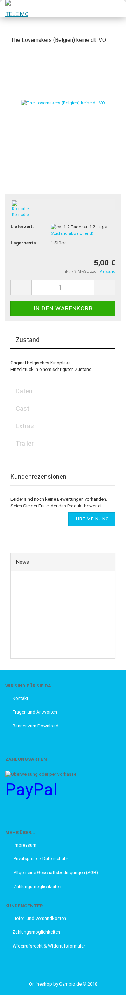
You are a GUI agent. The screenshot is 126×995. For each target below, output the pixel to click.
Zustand (28, 339)
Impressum (24, 845)
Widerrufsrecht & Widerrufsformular (49, 946)
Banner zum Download (35, 726)
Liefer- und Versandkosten (39, 918)
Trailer (25, 443)
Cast (22, 408)
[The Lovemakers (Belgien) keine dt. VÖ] (63, 102)
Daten (24, 391)
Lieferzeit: (22, 226)
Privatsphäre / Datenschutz (40, 858)
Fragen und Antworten (35, 712)
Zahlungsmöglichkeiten (37, 886)
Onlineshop (40, 984)
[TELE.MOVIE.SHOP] (14, 8)
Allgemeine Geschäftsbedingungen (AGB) (55, 872)
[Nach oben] (19, 984)
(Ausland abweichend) (72, 233)
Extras (25, 426)
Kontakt (20, 698)
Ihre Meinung (92, 518)
